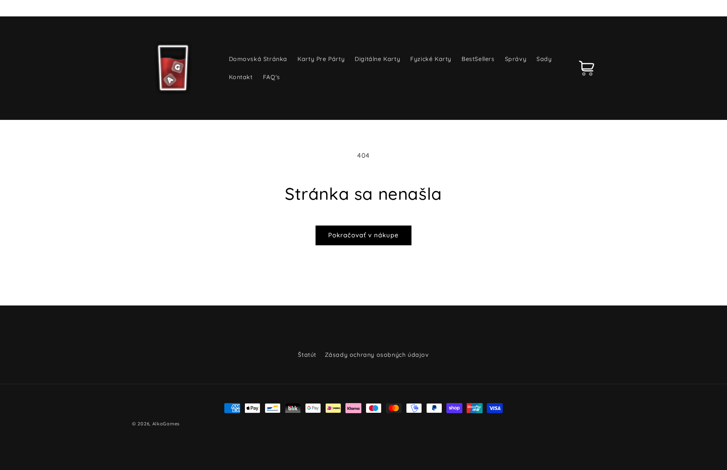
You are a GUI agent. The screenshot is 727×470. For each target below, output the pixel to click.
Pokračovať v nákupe (363, 235)
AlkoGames (166, 424)
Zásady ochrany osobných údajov (377, 354)
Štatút (307, 354)
